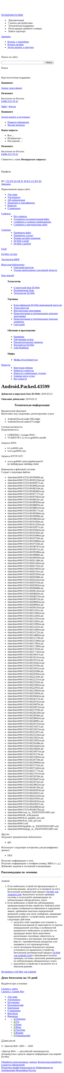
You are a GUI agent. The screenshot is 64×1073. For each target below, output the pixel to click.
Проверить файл (22, 232)
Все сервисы (20, 216)
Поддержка (13, 1002)
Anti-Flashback (21, 347)
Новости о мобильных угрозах (30, 373)
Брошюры (19, 336)
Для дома (12, 194)
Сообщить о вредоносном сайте (30, 224)
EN (12, 181)
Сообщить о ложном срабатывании (32, 222)
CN (7, 181)
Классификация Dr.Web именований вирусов (38, 305)
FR (19, 181)
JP (25, 181)
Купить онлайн (15, 44)
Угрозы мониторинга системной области (35, 270)
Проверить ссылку (23, 235)
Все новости (20, 378)
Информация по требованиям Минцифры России (27, 1069)
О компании (14, 208)
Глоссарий (19, 324)
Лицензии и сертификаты (21, 202)
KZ (29, 181)
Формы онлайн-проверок (27, 238)
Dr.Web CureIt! (21, 241)
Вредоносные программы (27, 310)
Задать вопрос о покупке (20, 47)
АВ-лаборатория (16, 200)
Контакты (12, 1013)
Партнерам (13, 1008)
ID (40, 181)
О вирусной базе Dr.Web (27, 287)
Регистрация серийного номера (25, 28)
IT (22, 181)
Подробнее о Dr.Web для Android (18, 971)
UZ (33, 181)
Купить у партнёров (18, 41)
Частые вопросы (16, 125)
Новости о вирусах (24, 370)
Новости (12, 205)
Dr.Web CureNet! (22, 243)
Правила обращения (18, 122)
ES (15, 181)
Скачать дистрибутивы (20, 23)
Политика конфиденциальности (18, 1067)
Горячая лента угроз (24, 376)
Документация (16, 20)
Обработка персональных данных (19, 1062)
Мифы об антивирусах (26, 359)
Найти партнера (16, 31)
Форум (12, 106)
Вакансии (12, 1016)
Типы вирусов (21, 308)
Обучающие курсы (24, 339)
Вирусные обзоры (23, 367)
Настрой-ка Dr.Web (24, 345)
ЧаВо (4, 106)
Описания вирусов (24, 267)
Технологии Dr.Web (24, 293)
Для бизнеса (13, 197)
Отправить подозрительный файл (31, 219)
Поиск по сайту (9, 57)
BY (37, 181)
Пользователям (15, 1005)
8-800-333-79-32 (9, 101)
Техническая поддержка (21, 25)
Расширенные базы (24, 290)
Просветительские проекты (28, 342)
